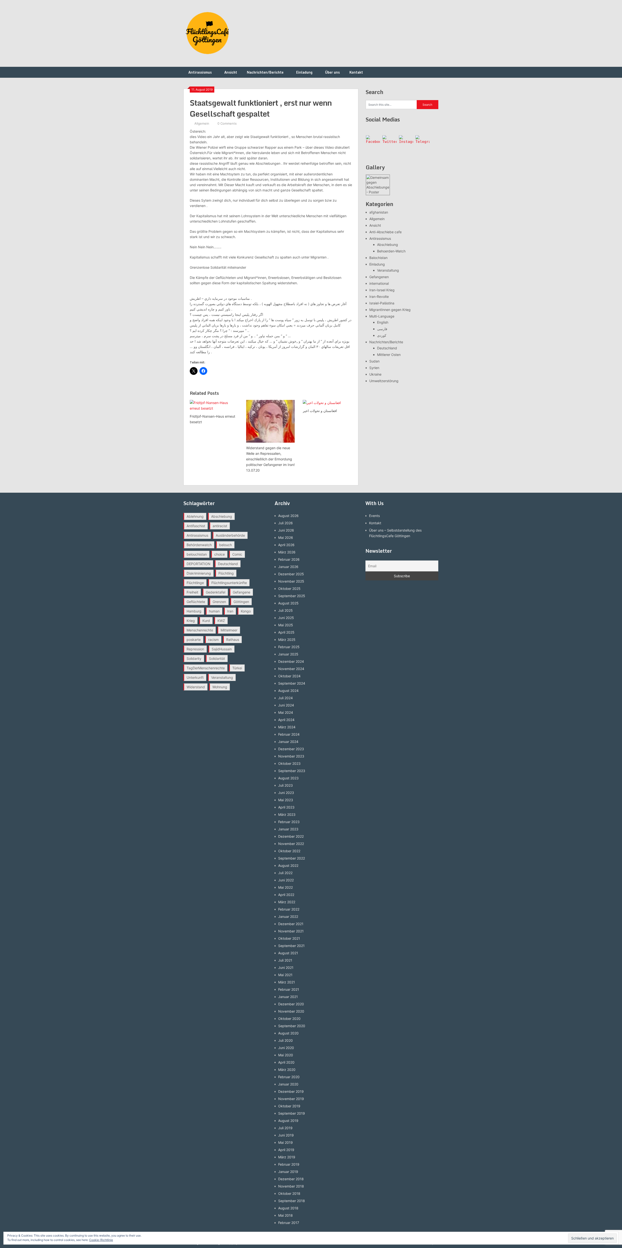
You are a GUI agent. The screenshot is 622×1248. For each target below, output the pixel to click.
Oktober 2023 (289, 763)
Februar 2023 (289, 822)
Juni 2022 (286, 880)
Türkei (237, 668)
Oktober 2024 (289, 676)
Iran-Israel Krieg (382, 290)
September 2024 (291, 683)
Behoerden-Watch (391, 251)
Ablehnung (195, 516)
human (214, 611)
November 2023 (291, 756)
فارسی (382, 329)
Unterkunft (195, 677)
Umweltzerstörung (383, 381)
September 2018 (291, 1201)
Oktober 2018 (289, 1193)
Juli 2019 (285, 1128)
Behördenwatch (199, 545)
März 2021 (286, 982)
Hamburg (194, 611)
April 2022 (286, 895)
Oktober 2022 (289, 851)
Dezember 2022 (291, 836)
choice (219, 554)
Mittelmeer (229, 630)
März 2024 (286, 727)
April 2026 (286, 545)
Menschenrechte (200, 630)
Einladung (304, 72)
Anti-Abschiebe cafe (385, 232)
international (379, 283)
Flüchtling (226, 573)
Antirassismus (200, 72)
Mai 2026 (285, 537)
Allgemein (201, 123)
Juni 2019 (286, 1135)
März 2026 (286, 552)
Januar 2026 (288, 567)
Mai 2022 (285, 887)
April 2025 (286, 632)
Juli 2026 (285, 523)
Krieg (191, 621)
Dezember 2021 (290, 924)
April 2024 (286, 720)
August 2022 (288, 865)
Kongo (246, 611)
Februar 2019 (288, 1164)
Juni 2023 (286, 793)
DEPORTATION (198, 564)
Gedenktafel (215, 592)
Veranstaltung (388, 270)
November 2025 (291, 581)
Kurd (206, 621)
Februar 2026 (289, 559)
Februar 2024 (289, 734)
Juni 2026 (286, 530)
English (382, 322)
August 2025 (288, 603)
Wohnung (219, 687)
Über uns (332, 72)
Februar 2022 (288, 909)
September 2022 (291, 858)
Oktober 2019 (289, 1106)
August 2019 (288, 1121)
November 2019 (291, 1099)
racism (213, 639)
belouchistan (197, 554)
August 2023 (288, 778)
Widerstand (196, 687)
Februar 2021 (288, 989)
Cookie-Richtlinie (101, 1240)
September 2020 (291, 1026)
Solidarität (217, 658)
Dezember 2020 (291, 1004)
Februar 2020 (289, 1077)
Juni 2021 (286, 967)
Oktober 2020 (289, 1018)
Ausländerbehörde (230, 535)
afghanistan (378, 212)
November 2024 (291, 669)
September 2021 (291, 946)
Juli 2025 (285, 610)
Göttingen (241, 602)
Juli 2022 (285, 873)
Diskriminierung (199, 573)
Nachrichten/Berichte (265, 72)
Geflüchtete (196, 602)
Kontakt (356, 72)
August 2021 (288, 953)
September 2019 (291, 1113)
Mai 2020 (285, 1055)
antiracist (220, 526)
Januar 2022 (288, 916)
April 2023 (286, 807)
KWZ (221, 621)
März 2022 (286, 902)
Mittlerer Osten (389, 355)
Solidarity (194, 658)
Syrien (374, 368)
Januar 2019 (288, 1172)
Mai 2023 (285, 800)
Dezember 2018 (291, 1179)
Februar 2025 (289, 647)
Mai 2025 (285, 625)
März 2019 (286, 1157)
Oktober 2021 (289, 938)
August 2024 (288, 691)
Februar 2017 (288, 1223)
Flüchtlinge (195, 583)
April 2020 (286, 1062)
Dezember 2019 (291, 1091)
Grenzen (219, 602)
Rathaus (232, 639)
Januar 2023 (288, 829)
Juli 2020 (285, 1040)
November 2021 (291, 931)
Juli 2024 (285, 698)
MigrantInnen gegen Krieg (390, 310)
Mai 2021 (285, 975)
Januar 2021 (288, 997)
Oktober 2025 (289, 588)
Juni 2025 (286, 618)
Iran (230, 611)
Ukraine (375, 374)
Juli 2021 (285, 960)
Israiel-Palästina (381, 303)
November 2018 (291, 1186)
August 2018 (288, 1208)
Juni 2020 (286, 1048)
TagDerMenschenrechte (206, 668)
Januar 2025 (288, 654)
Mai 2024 (285, 712)
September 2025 (291, 596)
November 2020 (291, 1011)
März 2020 (286, 1069)
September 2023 (291, 771)
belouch (225, 545)
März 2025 (286, 639)
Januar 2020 (288, 1084)
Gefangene (241, 592)
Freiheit (192, 592)
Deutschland (387, 348)
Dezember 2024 (291, 661)
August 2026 (288, 516)
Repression (195, 649)
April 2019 (286, 1150)
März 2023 (286, 814)
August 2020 (288, 1033)
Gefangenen (379, 277)
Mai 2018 (285, 1215)
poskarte (194, 639)
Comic (237, 554)
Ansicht (230, 72)
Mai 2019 (285, 1142)
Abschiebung (387, 244)
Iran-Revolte (379, 296)
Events (374, 516)
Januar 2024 (288, 742)
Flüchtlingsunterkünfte (229, 583)
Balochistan (378, 258)
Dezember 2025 (291, 574)
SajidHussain (222, 649)
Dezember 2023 (291, 749)
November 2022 (291, 844)
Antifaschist (196, 526)
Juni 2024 (286, 705)
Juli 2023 (285, 785)
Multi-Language (381, 316)
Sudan (374, 361)
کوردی (381, 335)
